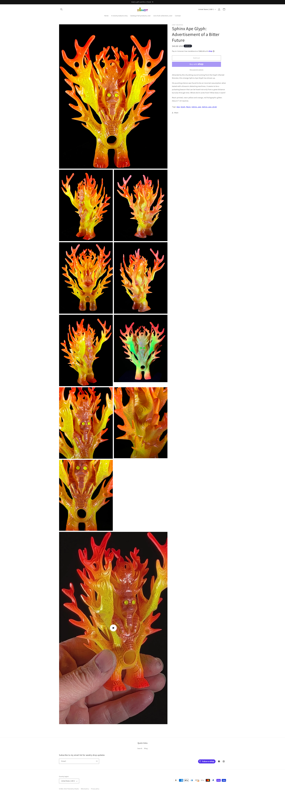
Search (139, 748)
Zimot (65, 789)
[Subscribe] (96, 761)
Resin (188, 107)
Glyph (183, 107)
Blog (146, 748)
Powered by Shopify (73, 789)
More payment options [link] (196, 69)
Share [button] (176, 113)
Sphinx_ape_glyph (209, 107)
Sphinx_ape (196, 107)
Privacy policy (95, 789)
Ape (178, 107)
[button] (61, 9)
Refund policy (85, 789)
